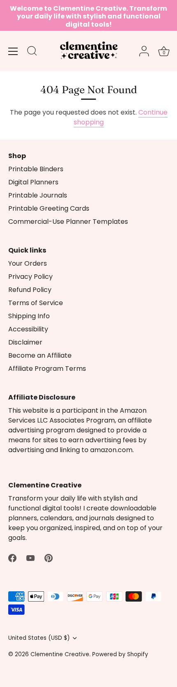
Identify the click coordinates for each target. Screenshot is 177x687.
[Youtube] (30, 557)
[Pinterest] (48, 557)
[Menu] (13, 51)
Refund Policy (29, 289)
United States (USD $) (39, 637)
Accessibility (28, 329)
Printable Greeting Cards (48, 208)
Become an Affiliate (40, 355)
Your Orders (27, 263)
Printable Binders (35, 169)
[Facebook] (12, 557)
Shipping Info (29, 316)
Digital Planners (33, 182)
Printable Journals (37, 195)
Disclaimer (25, 342)
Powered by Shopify (120, 654)
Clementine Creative (59, 654)
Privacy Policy (30, 276)
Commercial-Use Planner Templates (68, 221)
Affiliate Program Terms (47, 368)
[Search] (32, 52)
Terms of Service (35, 303)
